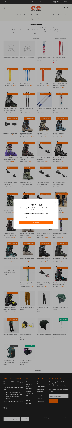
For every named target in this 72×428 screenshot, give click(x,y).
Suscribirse (36, 222)
